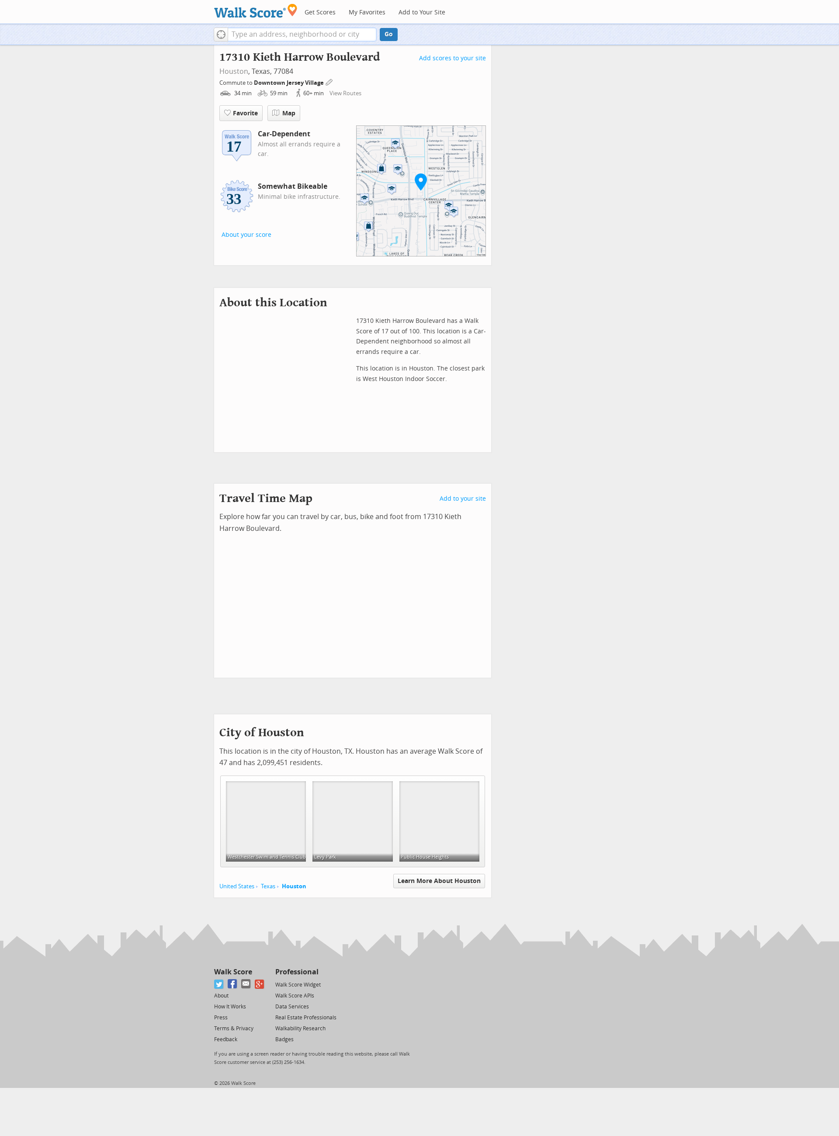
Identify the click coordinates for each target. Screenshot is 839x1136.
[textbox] (302, 35)
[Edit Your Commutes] (329, 81)
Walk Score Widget (298, 985)
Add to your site (463, 498)
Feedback (225, 1039)
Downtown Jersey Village (289, 83)
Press (221, 1018)
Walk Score (233, 972)
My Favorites (367, 12)
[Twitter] (219, 984)
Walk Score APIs (294, 996)
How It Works (230, 1007)
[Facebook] (233, 984)
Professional (297, 972)
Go (389, 34)
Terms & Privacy (233, 1028)
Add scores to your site (452, 58)
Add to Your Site (422, 12)
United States (236, 886)
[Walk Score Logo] (256, 10)
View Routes (345, 93)
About (221, 996)
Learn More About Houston (439, 881)
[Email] (246, 984)
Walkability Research (300, 1028)
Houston (233, 71)
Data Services (292, 1007)
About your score (246, 235)
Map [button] (288, 113)
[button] (221, 35)
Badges (284, 1039)
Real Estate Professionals (305, 1018)
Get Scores (320, 12)
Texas (268, 886)
